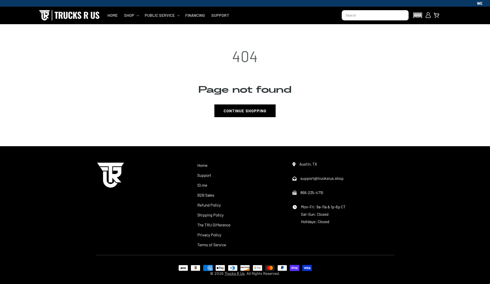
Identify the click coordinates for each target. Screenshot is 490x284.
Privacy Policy (209, 234)
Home (202, 165)
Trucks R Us (234, 273)
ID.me (202, 185)
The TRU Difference (213, 224)
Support (204, 175)
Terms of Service (211, 244)
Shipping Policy (210, 214)
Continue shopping (245, 110)
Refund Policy (209, 204)
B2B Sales (205, 195)
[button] (131, 15)
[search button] (402, 15)
